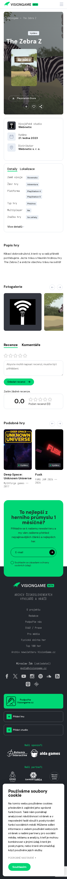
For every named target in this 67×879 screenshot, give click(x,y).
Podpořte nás (33, 621)
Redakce (33, 615)
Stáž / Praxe (33, 627)
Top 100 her (33, 645)
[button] (52, 287)
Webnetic (25, 127)
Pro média (33, 634)
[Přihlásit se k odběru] (52, 552)
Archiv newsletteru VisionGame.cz (33, 652)
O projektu (33, 609)
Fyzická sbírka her (33, 639)
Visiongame (12, 18)
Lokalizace (27, 169)
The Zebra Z (29, 18)
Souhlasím (19, 867)
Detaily (12, 169)
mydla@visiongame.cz (33, 668)
